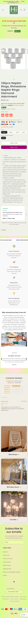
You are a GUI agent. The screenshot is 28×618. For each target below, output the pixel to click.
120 (3, 138)
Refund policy (23, 596)
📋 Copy (17, 31)
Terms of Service (8, 558)
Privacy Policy (7, 562)
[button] (3, 9)
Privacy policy (6, 598)
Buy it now (14, 147)
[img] (4, 401)
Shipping (3, 109)
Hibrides (7, 596)
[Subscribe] (23, 542)
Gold (17, 132)
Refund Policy (7, 565)
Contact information (14, 601)
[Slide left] (10, 79)
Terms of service (14, 598)
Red (24, 132)
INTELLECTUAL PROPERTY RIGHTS (11, 572)
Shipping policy (23, 598)
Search (5, 575)
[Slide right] (17, 79)
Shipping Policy (7, 569)
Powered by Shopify (14, 596)
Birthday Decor (13, 487)
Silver (4, 132)
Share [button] (4, 230)
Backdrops (13, 455)
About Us (5, 552)
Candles (13, 520)
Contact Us (6, 555)
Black (11, 132)
